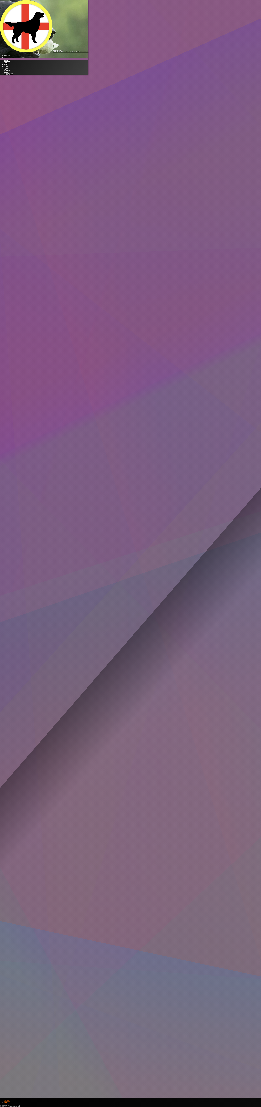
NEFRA (7, 61)
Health (6, 72)
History (6, 63)
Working (7, 70)
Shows (6, 68)
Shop (5, 64)
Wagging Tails (8, 74)
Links (6, 66)
